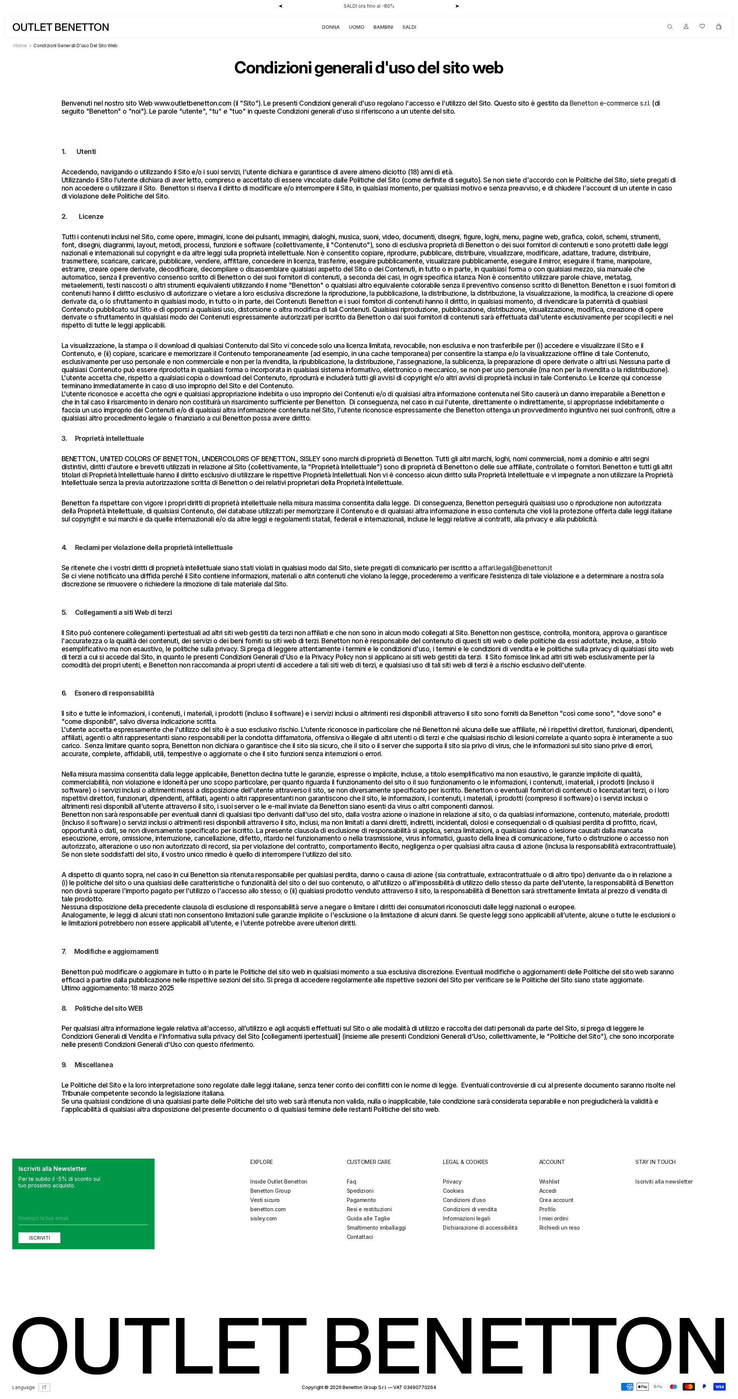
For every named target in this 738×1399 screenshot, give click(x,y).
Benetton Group (270, 1190)
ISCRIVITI (39, 1238)
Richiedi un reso (559, 1227)
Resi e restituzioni (369, 1209)
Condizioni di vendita (470, 1209)
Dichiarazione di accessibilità (480, 1227)
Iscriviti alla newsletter (664, 1181)
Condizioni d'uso (464, 1200)
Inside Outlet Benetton (279, 1181)
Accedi (547, 1190)
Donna (331, 27)
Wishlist (549, 1181)
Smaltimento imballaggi (376, 1227)
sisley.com (263, 1218)
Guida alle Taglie (368, 1218)
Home (20, 45)
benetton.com (268, 1209)
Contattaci (360, 1236)
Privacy (452, 1181)
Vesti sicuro (265, 1200)
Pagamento (361, 1200)
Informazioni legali (466, 1218)
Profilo (547, 1209)
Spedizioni (360, 1190)
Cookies (453, 1190)
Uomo (356, 27)
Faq (351, 1181)
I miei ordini (553, 1218)
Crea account (556, 1200)
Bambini (383, 27)
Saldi (409, 27)
